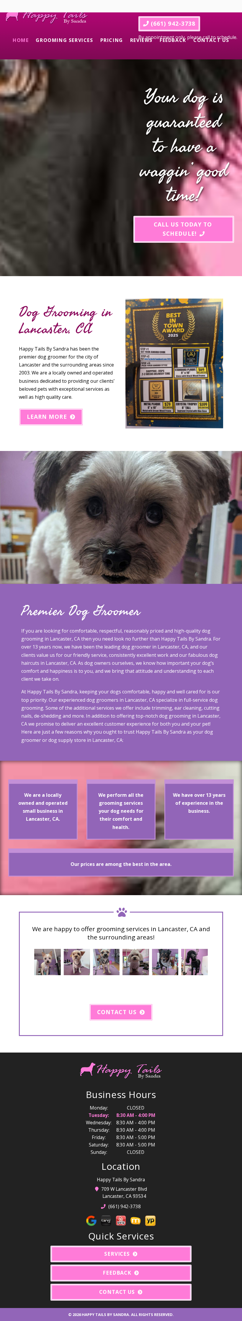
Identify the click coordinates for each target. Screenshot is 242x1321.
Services (117, 1253)
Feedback (173, 40)
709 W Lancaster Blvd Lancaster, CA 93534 (124, 1192)
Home (21, 40)
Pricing (111, 40)
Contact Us (211, 40)
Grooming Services (64, 40)
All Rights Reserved (152, 1314)
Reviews (141, 40)
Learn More (47, 417)
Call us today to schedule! (184, 228)
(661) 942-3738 (172, 23)
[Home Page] (47, 17)
